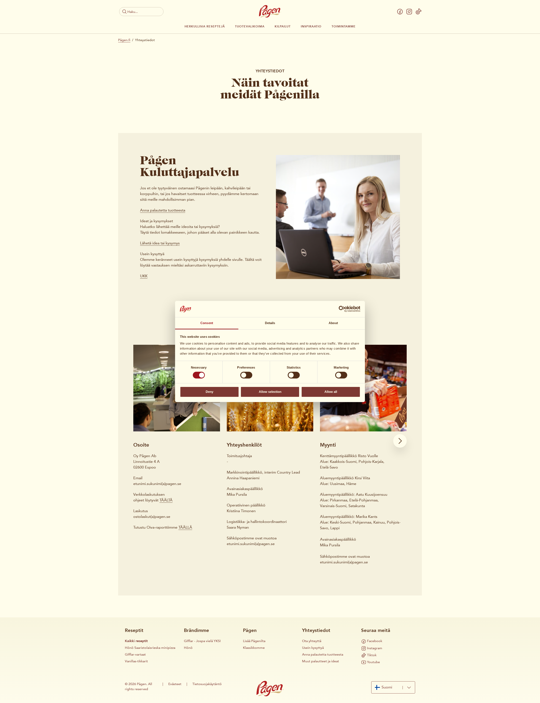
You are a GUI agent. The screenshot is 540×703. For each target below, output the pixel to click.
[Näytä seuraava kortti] (400, 441)
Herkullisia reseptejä (205, 26)
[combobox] (393, 687)
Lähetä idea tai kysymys (160, 243)
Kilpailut (283, 26)
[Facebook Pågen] (400, 11)
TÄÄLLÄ (185, 527)
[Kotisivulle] (270, 11)
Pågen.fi (124, 40)
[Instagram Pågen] (409, 11)
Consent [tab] (206, 323)
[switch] (246, 375)
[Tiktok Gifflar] (418, 11)
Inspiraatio (311, 26)
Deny (209, 391)
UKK (143, 276)
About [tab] (333, 323)
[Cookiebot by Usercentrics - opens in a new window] (341, 309)
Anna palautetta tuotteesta (162, 210)
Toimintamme (344, 26)
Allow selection (270, 391)
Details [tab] (270, 323)
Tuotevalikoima (250, 26)
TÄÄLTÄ (166, 500)
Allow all (330, 391)
